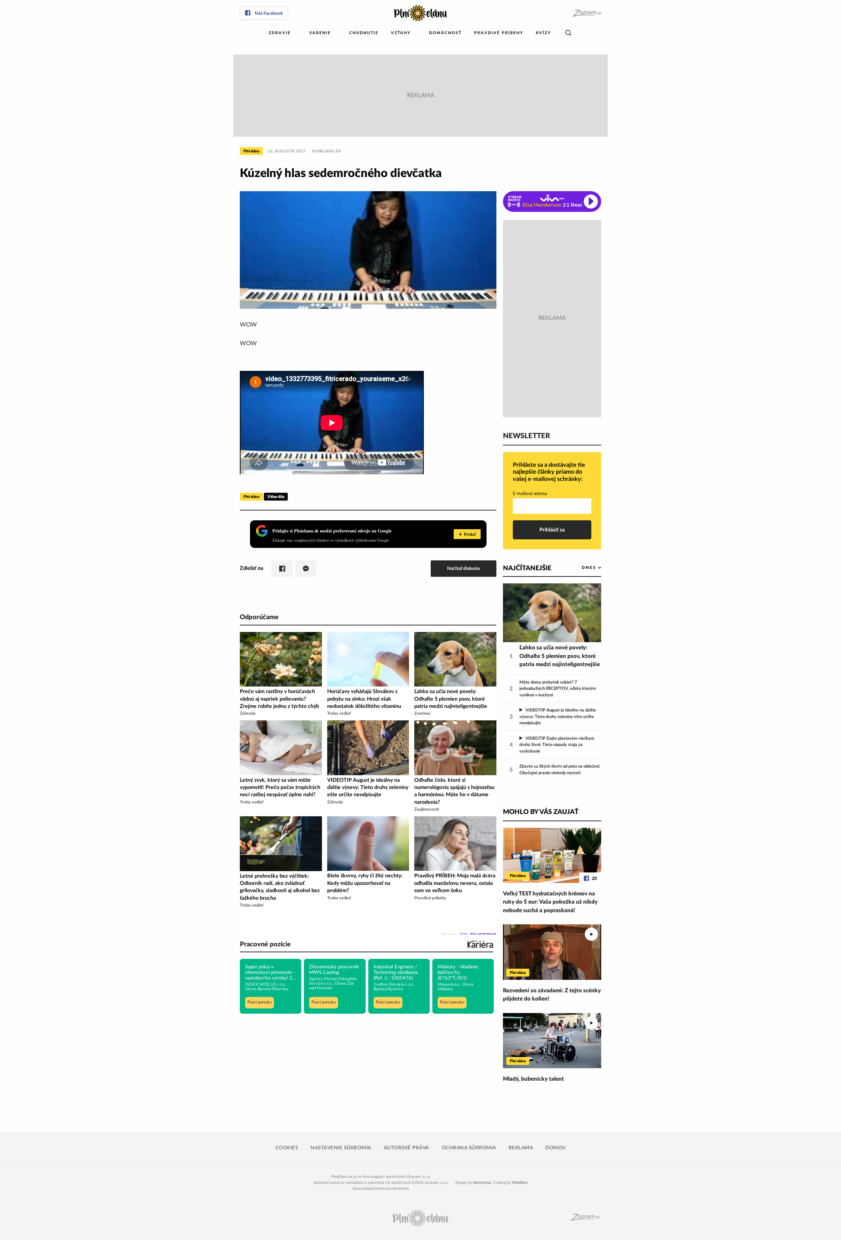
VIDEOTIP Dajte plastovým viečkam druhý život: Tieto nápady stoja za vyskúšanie (556, 745)
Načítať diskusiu (463, 568)
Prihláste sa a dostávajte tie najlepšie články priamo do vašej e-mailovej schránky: (549, 472)
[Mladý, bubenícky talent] (552, 1040)
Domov (555, 1147)
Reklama (521, 1147)
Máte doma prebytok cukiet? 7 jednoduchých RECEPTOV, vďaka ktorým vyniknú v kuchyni (557, 688)
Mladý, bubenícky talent (533, 1079)
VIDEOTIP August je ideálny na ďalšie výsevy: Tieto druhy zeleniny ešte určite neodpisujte (557, 716)
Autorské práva (406, 1147)
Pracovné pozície (265, 944)
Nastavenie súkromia (340, 1147)
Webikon (520, 1182)
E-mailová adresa (530, 493)
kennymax (482, 1182)
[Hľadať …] (568, 33)
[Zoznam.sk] (586, 13)
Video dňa (275, 497)
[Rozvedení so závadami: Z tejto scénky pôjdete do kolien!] (552, 952)
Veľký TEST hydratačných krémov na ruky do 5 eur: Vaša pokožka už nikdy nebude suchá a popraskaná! (550, 902)
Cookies (287, 1147)
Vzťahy (401, 33)
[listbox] (580, 567)
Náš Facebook (269, 13)
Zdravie (280, 33)
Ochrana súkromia (469, 1147)
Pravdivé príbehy (498, 33)
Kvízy (543, 33)
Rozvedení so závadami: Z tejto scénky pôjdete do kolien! (552, 995)
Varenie (320, 33)
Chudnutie (363, 33)
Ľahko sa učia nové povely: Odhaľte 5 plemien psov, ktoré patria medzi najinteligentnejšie (559, 656)
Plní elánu (251, 151)
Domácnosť (445, 33)
